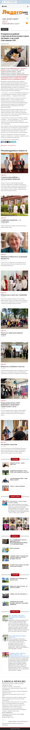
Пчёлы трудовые (14, 548)
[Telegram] (15, 142)
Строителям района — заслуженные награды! (10, 178)
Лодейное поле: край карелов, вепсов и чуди (18, 579)
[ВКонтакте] (2, 142)
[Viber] (9, 142)
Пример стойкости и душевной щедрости (14, 257)
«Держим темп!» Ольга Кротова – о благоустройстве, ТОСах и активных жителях (19, 557)
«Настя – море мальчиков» (17, 486)
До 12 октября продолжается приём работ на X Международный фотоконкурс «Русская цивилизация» (19, 542)
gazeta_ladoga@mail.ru (7, 712)
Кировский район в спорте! (10, 24)
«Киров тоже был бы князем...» (19, 594)
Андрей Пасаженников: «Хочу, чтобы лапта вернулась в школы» (19, 471)
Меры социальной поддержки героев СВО (17, 636)
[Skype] (13, 142)
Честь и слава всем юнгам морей (12, 334)
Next (28, 18)
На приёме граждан (9, 444)
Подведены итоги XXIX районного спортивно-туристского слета (10, 404)
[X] (7, 142)
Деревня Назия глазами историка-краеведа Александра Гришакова (19, 603)
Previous (26, 18)
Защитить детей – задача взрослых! (17, 463)
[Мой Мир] (5, 142)
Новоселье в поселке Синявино (14, 295)
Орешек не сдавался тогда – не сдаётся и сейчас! (18, 586)
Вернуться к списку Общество (9, 145)
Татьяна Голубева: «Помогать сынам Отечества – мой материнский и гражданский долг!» (19, 654)
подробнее (22, 512)
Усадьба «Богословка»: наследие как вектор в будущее (19, 565)
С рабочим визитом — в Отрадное (11, 221)
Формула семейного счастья (12, 366)
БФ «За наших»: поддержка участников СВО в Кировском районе (17, 617)
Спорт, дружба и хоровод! (10, 19)
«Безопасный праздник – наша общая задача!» (18, 479)
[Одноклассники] (3, 142)
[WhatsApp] (11, 142)
